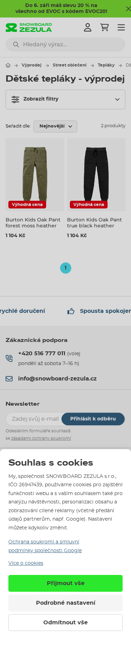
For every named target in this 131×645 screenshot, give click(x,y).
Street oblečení (70, 65)
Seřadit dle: (18, 126)
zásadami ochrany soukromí (41, 438)
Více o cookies (25, 563)
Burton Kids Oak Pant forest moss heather (33, 223)
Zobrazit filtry (40, 99)
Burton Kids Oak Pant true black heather (94, 223)
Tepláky (106, 65)
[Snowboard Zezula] (29, 27)
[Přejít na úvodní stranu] (8, 65)
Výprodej (32, 65)
